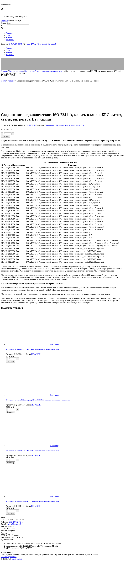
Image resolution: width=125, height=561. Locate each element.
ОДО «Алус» (17, 559)
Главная (4, 71)
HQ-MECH (30, 125)
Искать (4, 4)
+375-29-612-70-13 (15, 522)
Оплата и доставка (8, 557)
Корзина (4, 21)
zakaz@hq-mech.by (14, 524)
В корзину (5, 136)
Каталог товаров (16, 71)
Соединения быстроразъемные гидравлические (44, 71)
